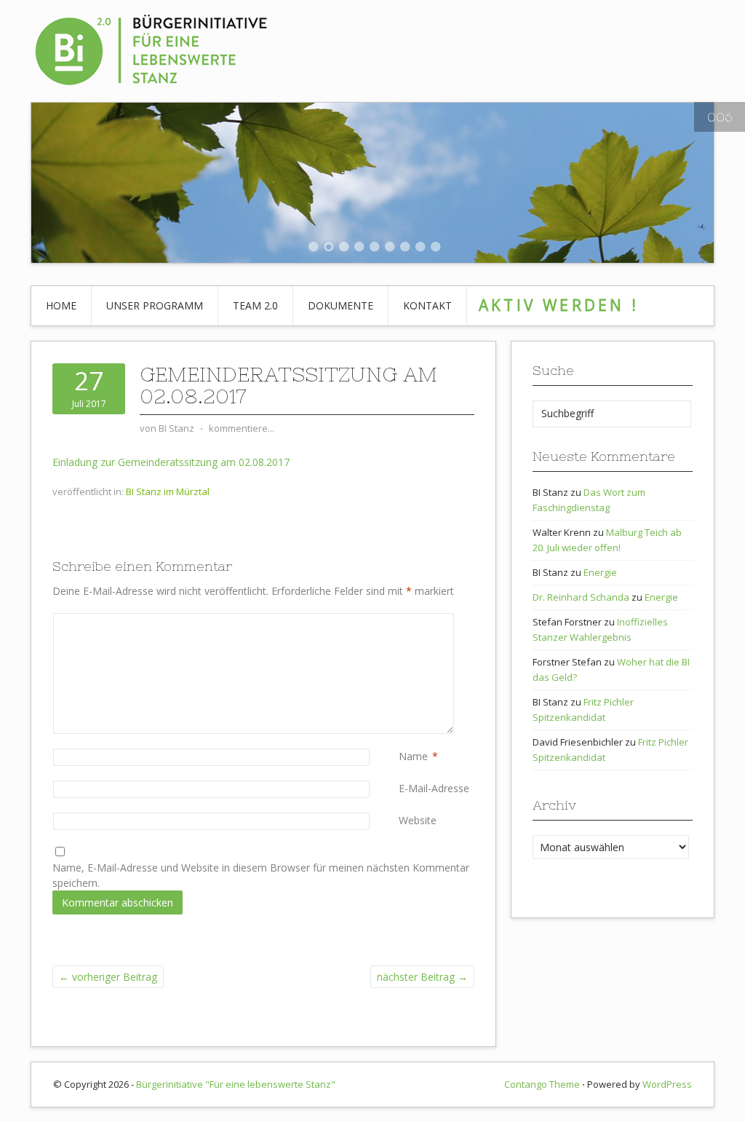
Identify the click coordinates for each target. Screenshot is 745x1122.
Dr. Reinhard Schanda (581, 597)
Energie (600, 572)
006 (719, 117)
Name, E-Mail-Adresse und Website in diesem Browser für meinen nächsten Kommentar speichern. (260, 875)
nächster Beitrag (422, 977)
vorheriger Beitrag (108, 977)
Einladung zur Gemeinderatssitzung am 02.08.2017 (171, 462)
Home (61, 305)
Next (715, 183)
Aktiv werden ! (559, 305)
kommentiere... (241, 428)
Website (418, 820)
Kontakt (427, 305)
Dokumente (340, 305)
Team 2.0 (255, 305)
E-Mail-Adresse (434, 788)
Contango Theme (542, 1084)
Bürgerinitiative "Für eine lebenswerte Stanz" (235, 1084)
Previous (29, 183)
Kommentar (402, 620)
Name (413, 756)
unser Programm (154, 305)
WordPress (667, 1084)
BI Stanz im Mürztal (168, 491)
